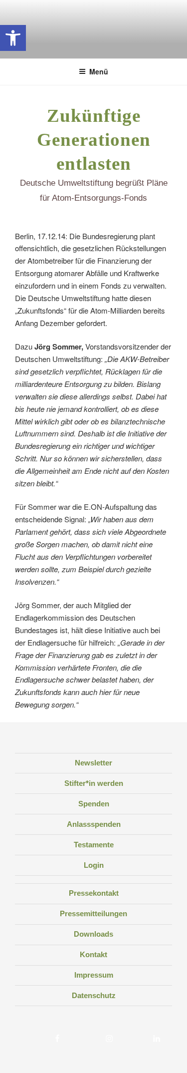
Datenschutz (94, 995)
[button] (13, 38)
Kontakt (93, 954)
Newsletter (93, 762)
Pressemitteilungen (93, 913)
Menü (98, 71)
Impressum (93, 975)
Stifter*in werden (93, 783)
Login (94, 865)
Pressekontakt (94, 893)
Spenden (93, 803)
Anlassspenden (94, 824)
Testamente (94, 844)
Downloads (93, 934)
